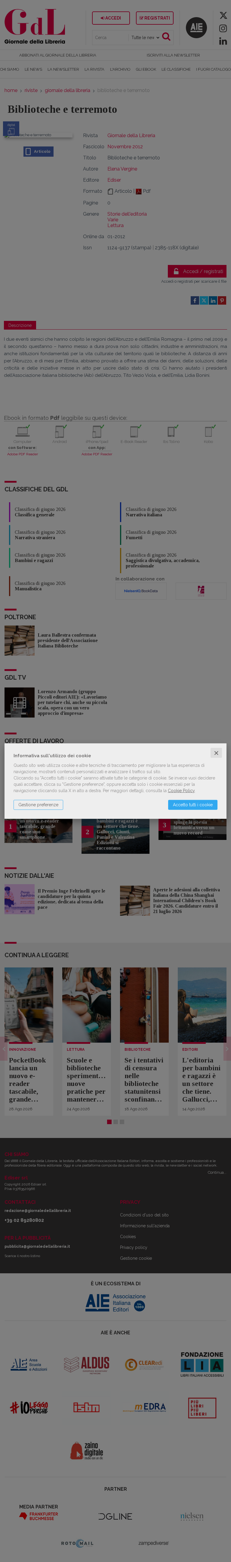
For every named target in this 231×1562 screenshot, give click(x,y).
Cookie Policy (181, 790)
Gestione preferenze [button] (38, 804)
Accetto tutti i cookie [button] (193, 804)
